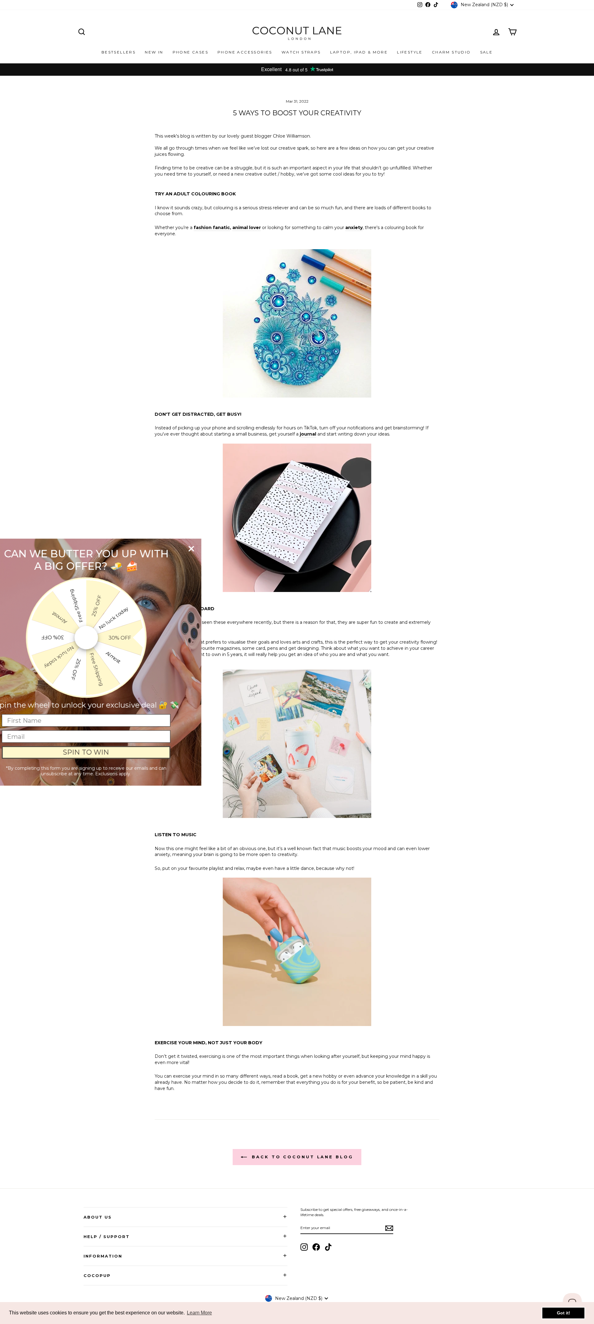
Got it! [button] (563, 1312)
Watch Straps (301, 52)
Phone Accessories (244, 52)
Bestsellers (118, 52)
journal (308, 434)
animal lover (246, 227)
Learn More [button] (199, 1312)
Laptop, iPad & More (359, 52)
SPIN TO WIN (115, 752)
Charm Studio (451, 52)
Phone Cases (190, 52)
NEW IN (154, 52)
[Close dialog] (220, 548)
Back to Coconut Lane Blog (301, 1156)
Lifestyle (410, 52)
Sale (486, 52)
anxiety (354, 227)
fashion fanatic (212, 227)
